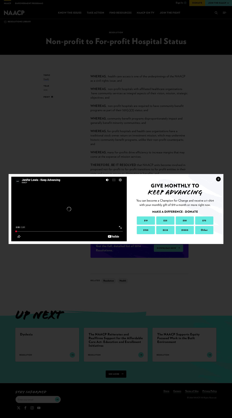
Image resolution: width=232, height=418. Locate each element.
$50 (185, 220)
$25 (165, 220)
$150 (145, 230)
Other (204, 230)
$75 (204, 220)
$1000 (184, 230)
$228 (165, 230)
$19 (146, 220)
